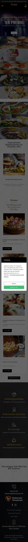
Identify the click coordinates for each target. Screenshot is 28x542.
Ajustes (14, 283)
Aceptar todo (14, 287)
